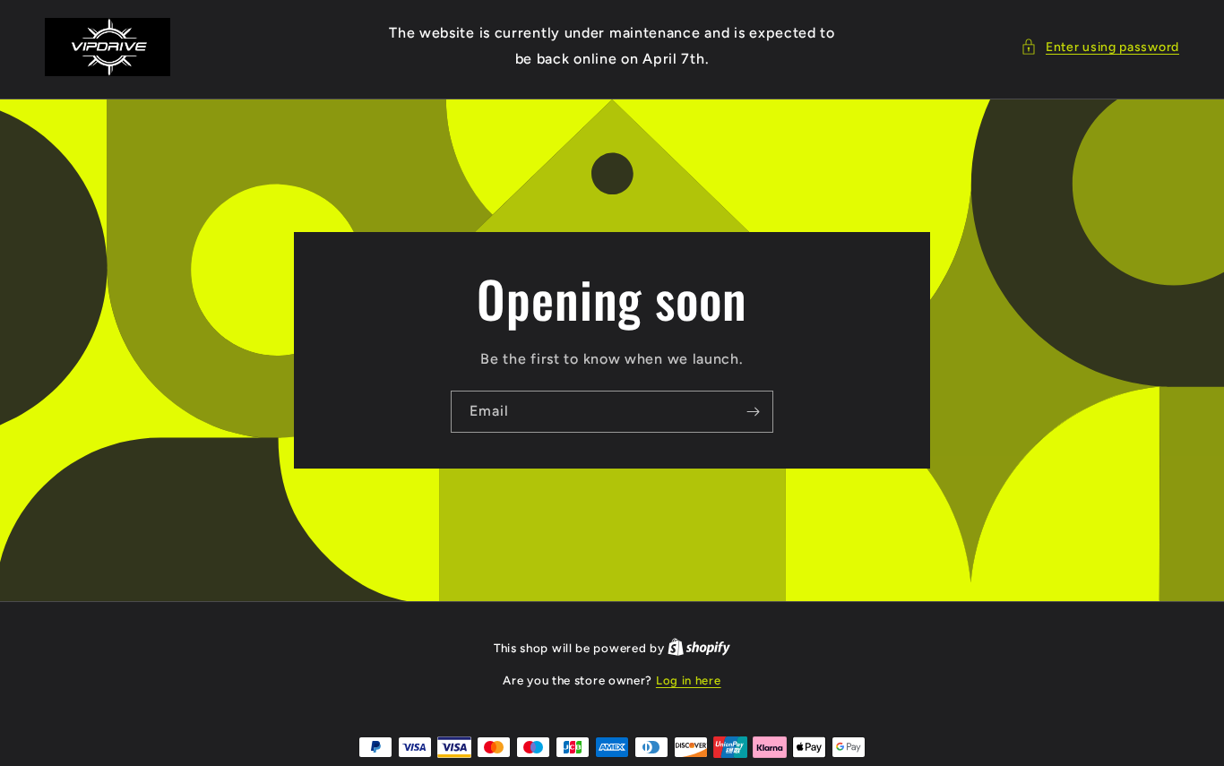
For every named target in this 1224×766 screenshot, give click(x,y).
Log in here (688, 680)
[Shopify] (699, 648)
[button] (1100, 47)
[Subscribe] (752, 411)
